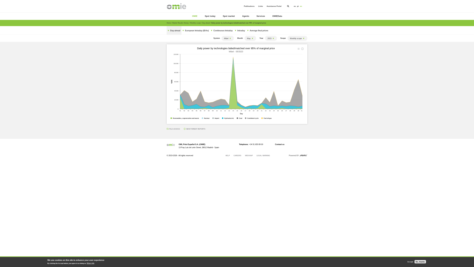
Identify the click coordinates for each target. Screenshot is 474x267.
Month (240, 38)
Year (261, 38)
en (301, 6)
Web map (249, 155)
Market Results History (180, 23)
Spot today (210, 16)
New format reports (195, 129)
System (216, 38)
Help (228, 155)
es (295, 6)
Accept (410, 262)
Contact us (279, 144)
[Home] (176, 6)
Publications (249, 6)
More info (90, 263)
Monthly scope (195, 23)
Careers (237, 155)
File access (174, 129)
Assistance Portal (274, 6)
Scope (283, 38)
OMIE (194, 16)
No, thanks (420, 262)
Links (260, 6)
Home (169, 23)
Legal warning (263, 155)
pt (298, 6)
